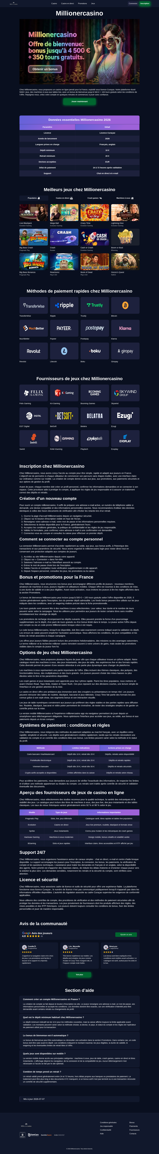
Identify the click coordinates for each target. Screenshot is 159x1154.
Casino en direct (62, 198)
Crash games (93, 198)
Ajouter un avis (126, 934)
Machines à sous (123, 198)
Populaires (32, 198)
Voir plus (79, 975)
